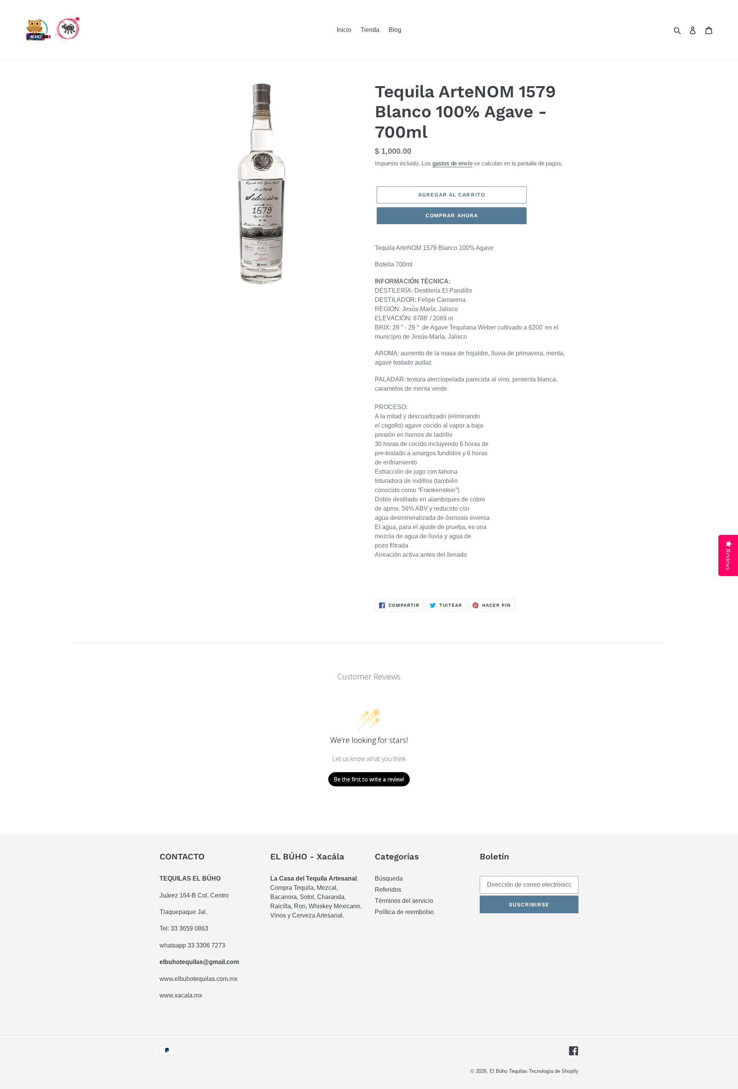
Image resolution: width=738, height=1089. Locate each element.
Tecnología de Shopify (553, 1071)
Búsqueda (389, 878)
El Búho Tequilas (509, 1071)
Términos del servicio (404, 901)
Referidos (388, 889)
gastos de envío (452, 163)
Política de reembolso (404, 912)
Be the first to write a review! (369, 779)
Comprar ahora (452, 215)
